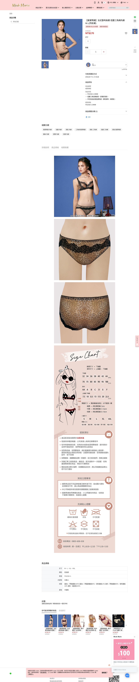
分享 (89, 117)
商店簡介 (52, 678)
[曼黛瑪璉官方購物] (20, 5)
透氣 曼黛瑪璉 (116, 129)
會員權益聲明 (82, 678)
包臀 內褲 (66, 134)
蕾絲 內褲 (46, 134)
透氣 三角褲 (93, 129)
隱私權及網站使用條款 (56, 681)
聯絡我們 (80, 681)
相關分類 (45, 125)
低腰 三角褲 (104, 129)
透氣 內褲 (69, 129)
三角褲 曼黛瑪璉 (80, 129)
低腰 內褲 (59, 129)
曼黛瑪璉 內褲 (47, 129)
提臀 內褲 (56, 134)
